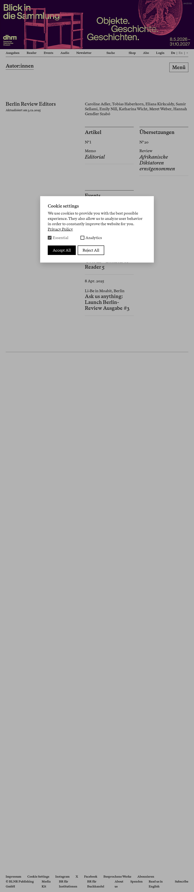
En (181, 53)
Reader (32, 53)
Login (160, 53)
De (173, 53)
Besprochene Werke (117, 876)
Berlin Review (97, 68)
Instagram (62, 876)
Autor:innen (20, 66)
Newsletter (84, 53)
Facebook (90, 876)
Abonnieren (145, 876)
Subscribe (181, 881)
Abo (146, 53)
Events (48, 53)
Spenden (136, 881)
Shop (132, 53)
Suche (110, 53)
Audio (64, 53)
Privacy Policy (60, 229)
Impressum (13, 876)
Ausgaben (13, 53)
